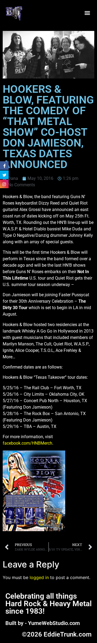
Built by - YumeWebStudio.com (42, 623)
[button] (87, 12)
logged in (39, 577)
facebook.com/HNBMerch (27, 443)
